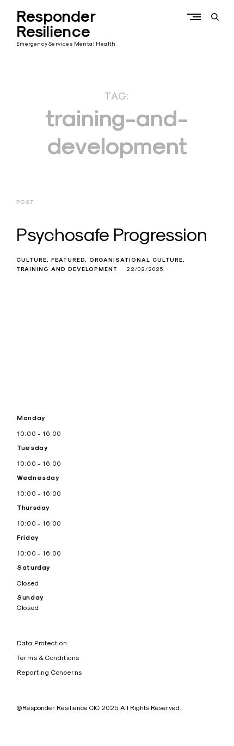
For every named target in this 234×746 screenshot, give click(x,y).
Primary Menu (196, 16)
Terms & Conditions (48, 657)
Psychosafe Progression (111, 234)
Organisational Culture (136, 259)
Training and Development (67, 269)
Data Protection (42, 643)
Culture (31, 259)
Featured (68, 259)
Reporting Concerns (49, 672)
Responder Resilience (55, 24)
